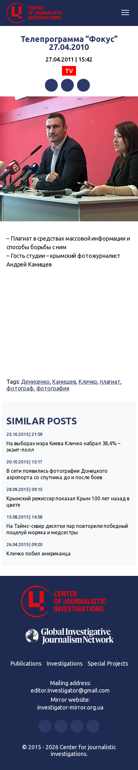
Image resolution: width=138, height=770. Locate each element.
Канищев (64, 381)
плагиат (110, 381)
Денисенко (35, 381)
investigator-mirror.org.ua (70, 707)
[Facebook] (51, 85)
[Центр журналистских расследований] (36, 13)
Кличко (87, 381)
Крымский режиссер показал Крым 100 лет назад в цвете (68, 502)
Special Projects (108, 663)
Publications (25, 663)
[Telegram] (83, 85)
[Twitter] (67, 85)
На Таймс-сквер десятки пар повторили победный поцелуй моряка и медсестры (67, 529)
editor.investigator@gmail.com (70, 690)
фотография (53, 388)
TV (69, 71)
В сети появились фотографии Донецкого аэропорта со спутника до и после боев (56, 474)
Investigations (64, 663)
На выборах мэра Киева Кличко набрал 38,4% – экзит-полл (63, 446)
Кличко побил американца (38, 553)
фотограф (20, 388)
